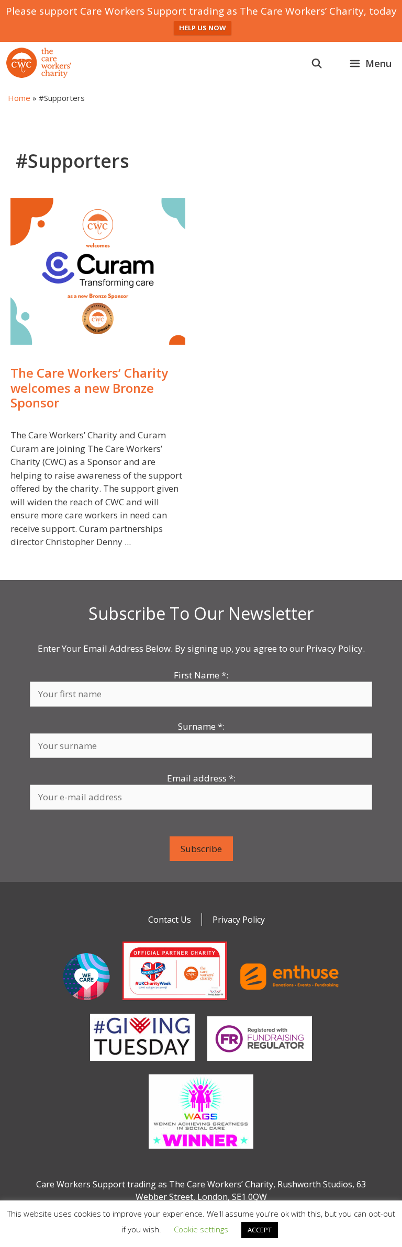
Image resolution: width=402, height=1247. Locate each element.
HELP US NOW (202, 27)
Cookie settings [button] (201, 1229)
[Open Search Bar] (317, 63)
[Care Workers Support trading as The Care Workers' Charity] (38, 63)
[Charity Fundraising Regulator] (259, 1063)
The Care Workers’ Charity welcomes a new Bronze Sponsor (89, 388)
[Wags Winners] (201, 1151)
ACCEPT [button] (260, 1229)
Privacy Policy (239, 919)
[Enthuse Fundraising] (289, 1002)
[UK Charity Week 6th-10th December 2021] (174, 1002)
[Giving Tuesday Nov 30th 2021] (142, 1063)
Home (19, 98)
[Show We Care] (86, 1002)
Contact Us (169, 919)
